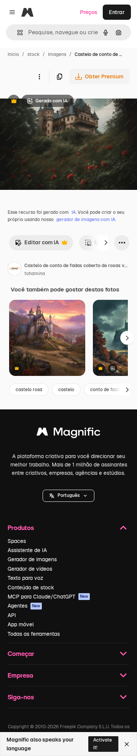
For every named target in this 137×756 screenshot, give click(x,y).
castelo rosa (29, 390)
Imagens (57, 54)
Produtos (21, 528)
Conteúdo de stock (31, 587)
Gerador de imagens (32, 559)
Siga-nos (21, 697)
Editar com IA (37, 244)
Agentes (24, 605)
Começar (21, 653)
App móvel (21, 624)
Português (68, 495)
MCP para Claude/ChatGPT (48, 596)
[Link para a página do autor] (14, 270)
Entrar (117, 12)
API (12, 615)
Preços (88, 12)
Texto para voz (25, 578)
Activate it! (102, 743)
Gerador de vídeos (30, 568)
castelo (66, 390)
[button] (68, 496)
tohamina (34, 274)
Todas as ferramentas (34, 633)
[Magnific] (68, 433)
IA (74, 212)
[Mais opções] (39, 76)
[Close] (127, 744)
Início (13, 54)
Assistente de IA (27, 550)
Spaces (17, 541)
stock (33, 54)
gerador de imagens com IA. (86, 219)
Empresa (20, 675)
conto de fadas (106, 390)
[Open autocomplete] (16, 32)
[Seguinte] (106, 242)
